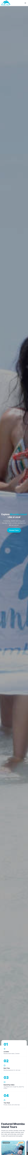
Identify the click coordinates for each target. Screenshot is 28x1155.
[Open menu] (25, 3)
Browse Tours (14, 530)
